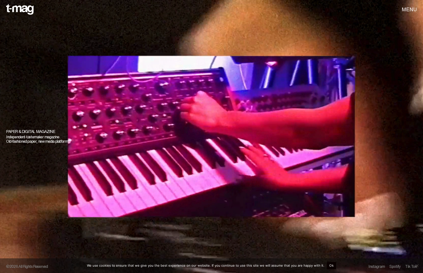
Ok (331, 265)
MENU (409, 9)
